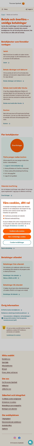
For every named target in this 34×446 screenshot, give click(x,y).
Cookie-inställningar (17, 242)
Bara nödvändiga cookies (17, 237)
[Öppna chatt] (30, 442)
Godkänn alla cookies (17, 231)
